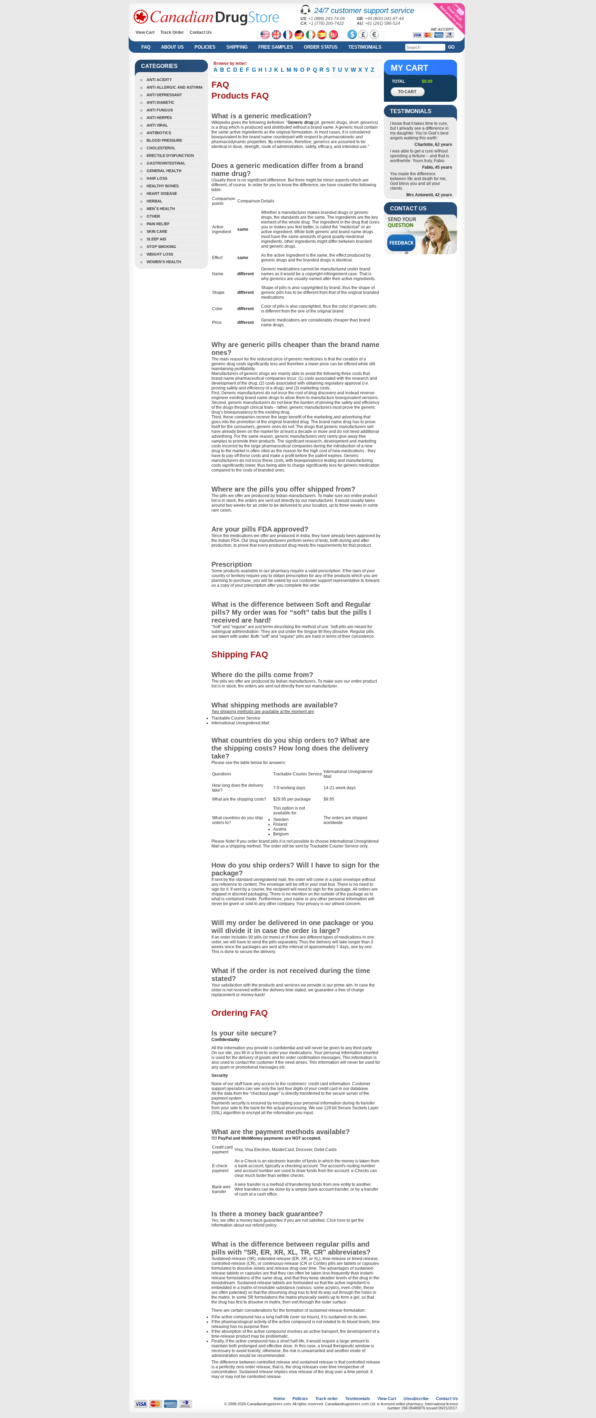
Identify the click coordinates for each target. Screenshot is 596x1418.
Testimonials (364, 47)
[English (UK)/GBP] (276, 35)
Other (153, 216)
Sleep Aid (156, 239)
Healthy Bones (163, 186)
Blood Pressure (164, 140)
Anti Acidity (159, 80)
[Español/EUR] (322, 35)
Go (451, 47)
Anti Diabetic (161, 102)
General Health (164, 171)
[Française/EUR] (288, 35)
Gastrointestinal (166, 163)
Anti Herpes (159, 118)
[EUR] (374, 34)
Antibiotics (159, 133)
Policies (205, 47)
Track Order (172, 32)
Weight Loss (160, 254)
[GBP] (363, 34)
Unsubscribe (416, 1398)
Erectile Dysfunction (170, 155)
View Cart (145, 32)
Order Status (320, 47)
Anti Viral (157, 125)
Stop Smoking (161, 247)
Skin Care (157, 231)
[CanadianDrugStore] (206, 18)
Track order (326, 1398)
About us (172, 47)
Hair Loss (157, 178)
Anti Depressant (164, 95)
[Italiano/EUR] (311, 35)
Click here (336, 1220)
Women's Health (164, 262)
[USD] (352, 34)
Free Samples (275, 47)
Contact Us (201, 32)
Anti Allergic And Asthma (175, 87)
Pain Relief (158, 224)
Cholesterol (161, 148)
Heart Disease (162, 193)
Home (279, 1398)
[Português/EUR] (333, 35)
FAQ (145, 47)
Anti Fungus (160, 110)
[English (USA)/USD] (265, 35)
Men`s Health (161, 209)
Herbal (154, 201)
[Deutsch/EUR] (299, 35)
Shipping (236, 47)
